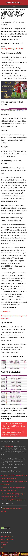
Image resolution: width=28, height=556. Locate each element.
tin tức (5, 24)
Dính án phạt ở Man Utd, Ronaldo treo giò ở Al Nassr (14, 483)
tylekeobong (8, 22)
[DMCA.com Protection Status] (5, 528)
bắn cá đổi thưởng (7, 539)
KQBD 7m (4, 542)
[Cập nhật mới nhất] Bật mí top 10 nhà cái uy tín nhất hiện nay (14, 477)
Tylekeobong (9, 446)
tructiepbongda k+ (7, 536)
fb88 (2, 548)
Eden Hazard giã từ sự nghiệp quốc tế (13, 500)
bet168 (3, 545)
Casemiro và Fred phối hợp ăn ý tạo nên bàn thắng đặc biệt (13, 489)
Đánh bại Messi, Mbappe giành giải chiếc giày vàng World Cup (13, 495)
